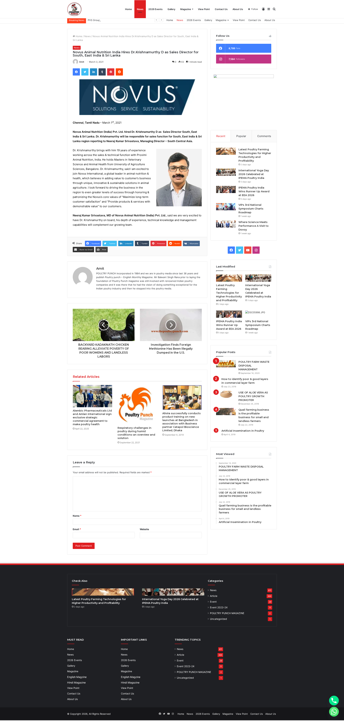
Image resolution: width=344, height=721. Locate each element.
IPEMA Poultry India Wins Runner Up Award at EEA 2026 (253, 191)
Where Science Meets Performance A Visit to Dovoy (253, 225)
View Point (204, 9)
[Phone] (334, 700)
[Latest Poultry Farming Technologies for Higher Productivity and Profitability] (226, 151)
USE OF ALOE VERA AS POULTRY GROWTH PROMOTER (253, 396)
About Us (238, 9)
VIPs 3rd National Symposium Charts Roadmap (250, 208)
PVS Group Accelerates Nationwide (107, 20)
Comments (264, 136)
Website (144, 529)
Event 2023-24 (219, 607)
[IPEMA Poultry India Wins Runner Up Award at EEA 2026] (226, 189)
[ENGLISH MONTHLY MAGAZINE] (74, 9)
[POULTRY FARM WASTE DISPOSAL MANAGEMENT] (226, 363)
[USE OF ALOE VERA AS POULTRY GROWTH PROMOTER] (226, 394)
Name (77, 515)
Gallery (171, 9)
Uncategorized (218, 618)
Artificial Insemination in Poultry (242, 430)
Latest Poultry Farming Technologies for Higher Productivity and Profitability (229, 293)
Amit (81, 61)
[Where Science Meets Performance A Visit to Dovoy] (226, 223)
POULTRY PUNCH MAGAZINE (227, 613)
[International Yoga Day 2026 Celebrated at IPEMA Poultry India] (226, 172)
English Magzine (77, 676)
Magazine (185, 9)
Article (213, 596)
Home (128, 9)
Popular (241, 136)
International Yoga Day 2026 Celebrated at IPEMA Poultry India (253, 174)
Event (213, 601)
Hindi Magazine (76, 682)
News (140, 9)
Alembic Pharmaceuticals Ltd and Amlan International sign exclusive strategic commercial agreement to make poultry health (92, 417)
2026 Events (155, 9)
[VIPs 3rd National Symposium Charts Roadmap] (226, 206)
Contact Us (221, 9)
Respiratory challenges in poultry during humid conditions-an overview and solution (136, 433)
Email (77, 529)
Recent (220, 136)
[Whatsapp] (334, 712)
